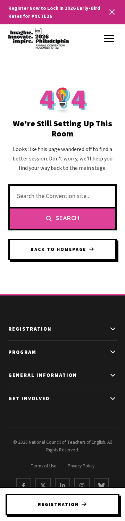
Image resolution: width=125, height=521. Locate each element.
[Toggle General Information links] (113, 375)
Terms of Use (44, 466)
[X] (43, 485)
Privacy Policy (81, 466)
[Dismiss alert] (111, 12)
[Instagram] (82, 485)
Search (68, 218)
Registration (58, 504)
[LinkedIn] (62, 485)
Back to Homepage (58, 249)
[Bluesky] (101, 485)
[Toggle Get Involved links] (113, 398)
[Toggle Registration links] (113, 329)
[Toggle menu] (109, 38)
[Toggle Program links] (113, 352)
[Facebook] (23, 485)
